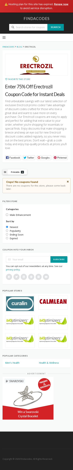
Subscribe (59, 259)
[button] (13, 157)
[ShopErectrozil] (36, 65)
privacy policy (13, 269)
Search (56, 27)
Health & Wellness (49, 362)
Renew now (61, 4)
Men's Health (12, 362)
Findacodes (37, 18)
